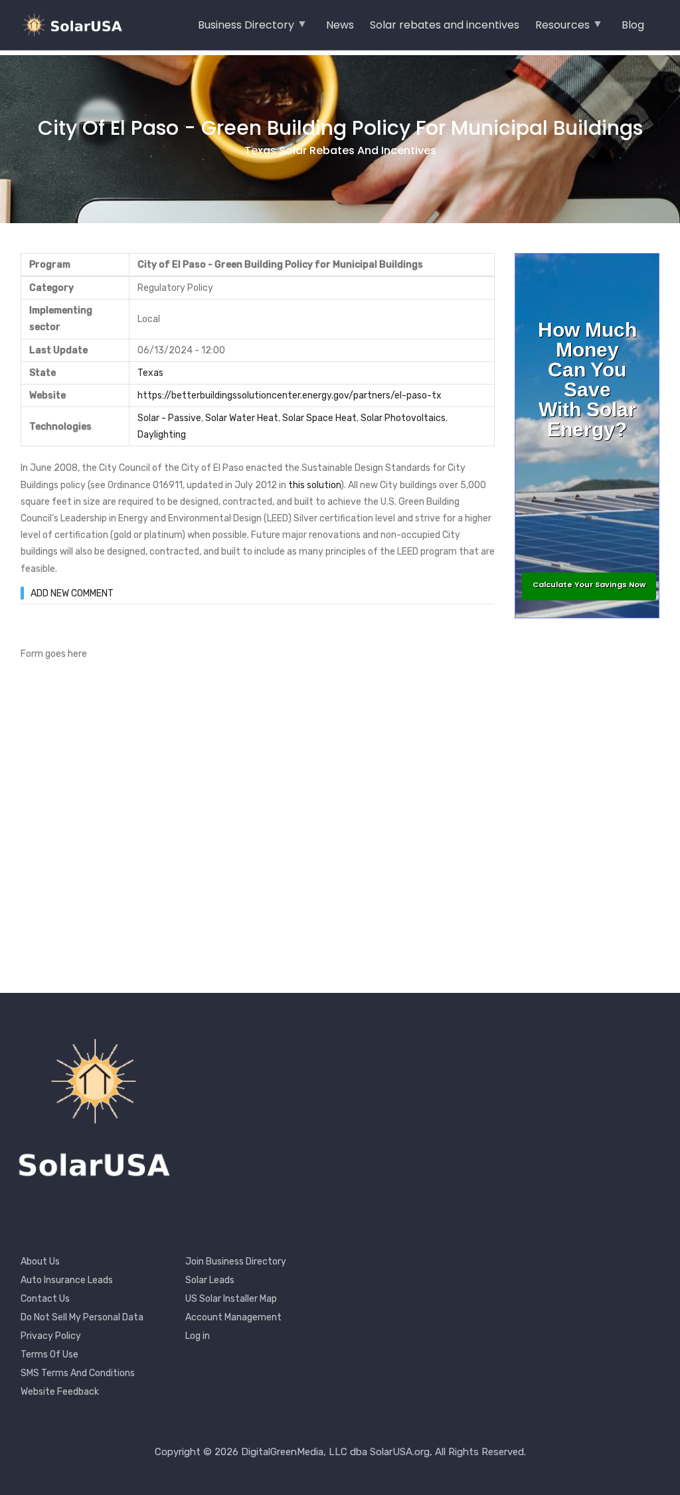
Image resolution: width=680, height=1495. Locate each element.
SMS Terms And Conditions (78, 1373)
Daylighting (161, 434)
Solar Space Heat (319, 418)
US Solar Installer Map (231, 1298)
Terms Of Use (49, 1354)
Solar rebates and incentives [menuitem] (444, 25)
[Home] (76, 25)
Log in (197, 1336)
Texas (150, 373)
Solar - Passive (169, 418)
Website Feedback (60, 1391)
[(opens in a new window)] (287, 485)
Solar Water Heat (241, 418)
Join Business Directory (235, 1261)
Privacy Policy (51, 1336)
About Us (40, 1261)
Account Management (233, 1317)
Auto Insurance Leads (67, 1280)
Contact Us (45, 1298)
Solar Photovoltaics (403, 418)
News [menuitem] (340, 25)
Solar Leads (209, 1280)
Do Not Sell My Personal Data (82, 1317)
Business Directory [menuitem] (246, 29)
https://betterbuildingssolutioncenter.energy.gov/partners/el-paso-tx (289, 395)
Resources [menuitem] (562, 29)
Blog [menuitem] (633, 25)
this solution (314, 485)
